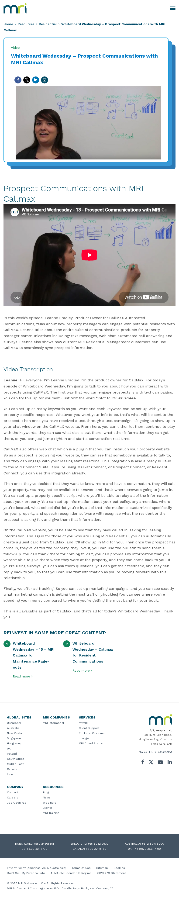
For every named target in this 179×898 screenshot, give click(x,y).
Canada (12, 769)
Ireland (12, 753)
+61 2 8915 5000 (153, 843)
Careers (12, 797)
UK (9, 748)
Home (8, 24)
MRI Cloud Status (91, 743)
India (10, 774)
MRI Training (51, 813)
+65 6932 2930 (98, 843)
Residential (48, 24)
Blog (46, 792)
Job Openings (16, 802)
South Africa (15, 758)
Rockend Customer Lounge (92, 736)
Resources (26, 24)
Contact (12, 792)
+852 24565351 (160, 752)
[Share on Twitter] (26, 79)
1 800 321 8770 (37, 848)
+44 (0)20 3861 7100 (147, 848)
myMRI (83, 723)
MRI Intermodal (53, 723)
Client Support (89, 728)
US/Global (14, 723)
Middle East (15, 764)
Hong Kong (14, 743)
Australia (13, 728)
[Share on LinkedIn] (35, 79)
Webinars (49, 802)
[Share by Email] (44, 79)
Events (47, 807)
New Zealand (16, 733)
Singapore (14, 738)
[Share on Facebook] (17, 79)
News (47, 797)
